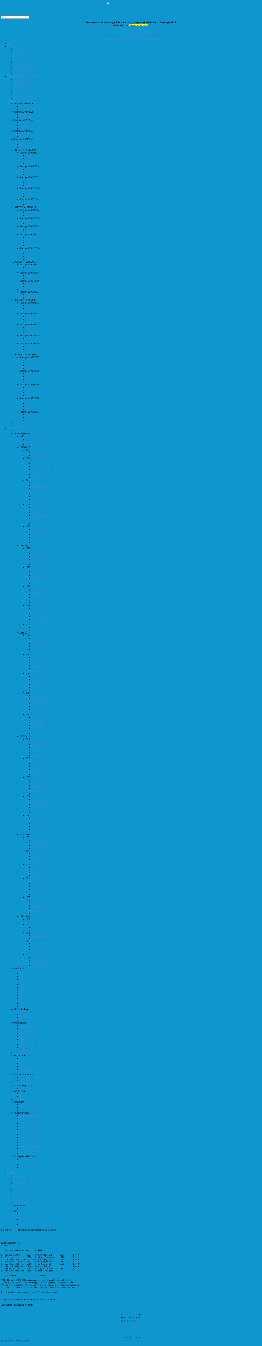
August (128, 1314)
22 (137, 1331)
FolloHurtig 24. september (116, 38)
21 (134, 1331)
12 (128, 1327)
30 (140, 1334)
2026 (134, 1314)
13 (131, 1327)
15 (137, 1327)
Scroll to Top (7, 1343)
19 (128, 1331)
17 (122, 1331)
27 (131, 1334)
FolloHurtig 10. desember (147, 38)
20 (131, 1331)
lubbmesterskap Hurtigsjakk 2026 (131, 33)
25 (125, 1334)
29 (137, 1334)
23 (140, 1331)
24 (122, 1334)
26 (128, 1334)
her (57, 1299)
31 (122, 1337)
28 (134, 1334)
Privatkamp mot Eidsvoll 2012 (27, 1236)
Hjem (14, 1229)
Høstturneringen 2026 (131, 30)
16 (140, 1327)
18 (125, 1331)
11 (125, 1327)
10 (122, 1327)
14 (134, 1327)
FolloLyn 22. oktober (132, 35)
